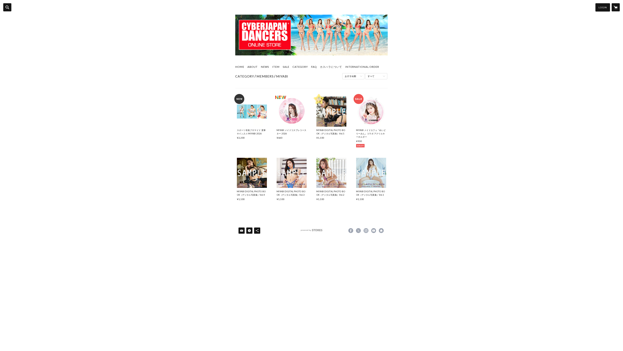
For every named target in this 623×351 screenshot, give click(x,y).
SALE (286, 66)
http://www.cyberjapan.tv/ (381, 230)
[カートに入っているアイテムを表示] (616, 7)
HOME (239, 66)
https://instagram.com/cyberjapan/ (366, 230)
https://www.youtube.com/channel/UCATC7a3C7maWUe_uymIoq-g (373, 230)
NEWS (265, 66)
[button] (602, 7)
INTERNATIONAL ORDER (362, 66)
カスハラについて (331, 66)
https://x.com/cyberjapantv (358, 230)
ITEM (276, 66)
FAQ (314, 66)
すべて (371, 76)
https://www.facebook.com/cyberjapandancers (350, 230)
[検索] (7, 7)
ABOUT (252, 66)
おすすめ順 (350, 76)
